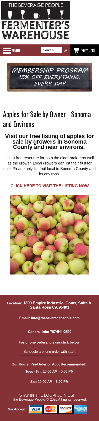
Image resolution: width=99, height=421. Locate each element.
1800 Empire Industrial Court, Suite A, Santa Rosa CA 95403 (57, 305)
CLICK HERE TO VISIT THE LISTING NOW (50, 186)
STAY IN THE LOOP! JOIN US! (46, 395)
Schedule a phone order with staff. (49, 352)
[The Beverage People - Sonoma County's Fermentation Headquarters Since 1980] (35, 40)
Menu (16, 50)
